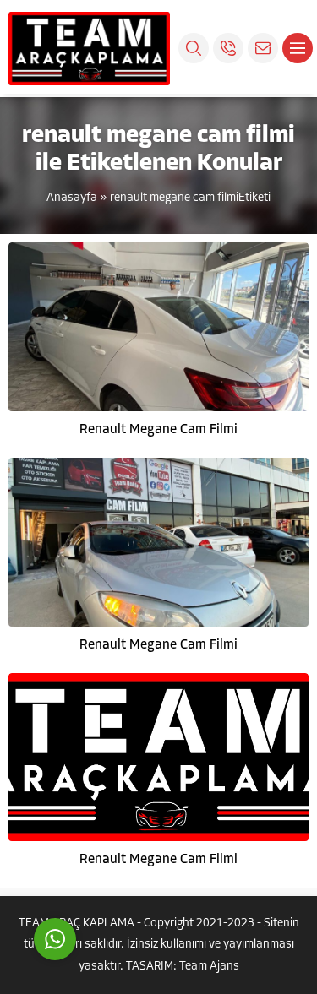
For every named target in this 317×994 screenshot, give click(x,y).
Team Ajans (209, 966)
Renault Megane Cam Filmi (158, 430)
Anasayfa (71, 198)
